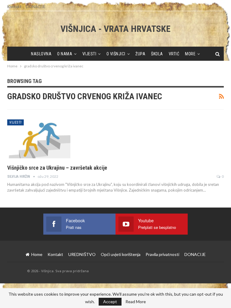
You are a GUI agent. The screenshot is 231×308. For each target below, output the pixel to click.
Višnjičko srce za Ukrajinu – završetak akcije (57, 168)
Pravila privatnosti (162, 254)
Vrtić (174, 53)
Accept (110, 301)
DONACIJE (35, 6)
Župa (140, 53)
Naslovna (41, 53)
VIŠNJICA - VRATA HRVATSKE (115, 28)
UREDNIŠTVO (82, 254)
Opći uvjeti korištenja (120, 254)
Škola (157, 53)
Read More (135, 302)
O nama (64, 53)
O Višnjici (115, 53)
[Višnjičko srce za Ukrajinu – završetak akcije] (38, 139)
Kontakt (14, 6)
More (190, 53)
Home (36, 254)
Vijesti (89, 53)
